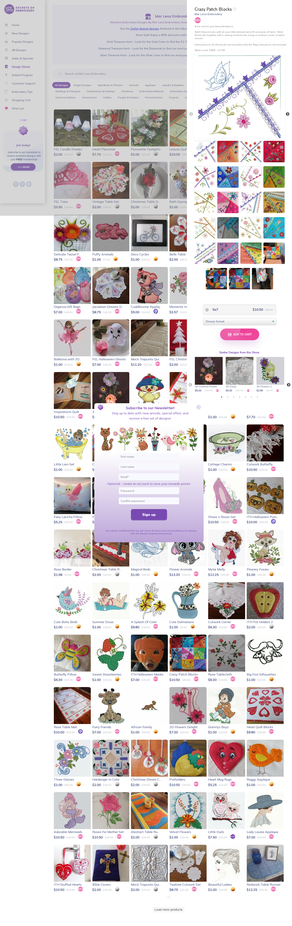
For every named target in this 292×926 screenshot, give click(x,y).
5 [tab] (246, 397)
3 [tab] (234, 397)
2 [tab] (228, 397)
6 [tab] (251, 397)
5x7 (215, 309)
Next (288, 114)
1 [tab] (222, 397)
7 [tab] (257, 397)
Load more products (169, 909)
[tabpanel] (209, 375)
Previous (191, 114)
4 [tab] (240, 397)
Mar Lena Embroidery (208, 14)
